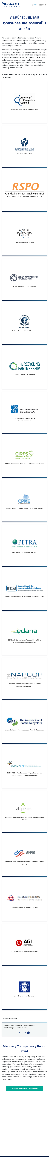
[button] (36, 5)
